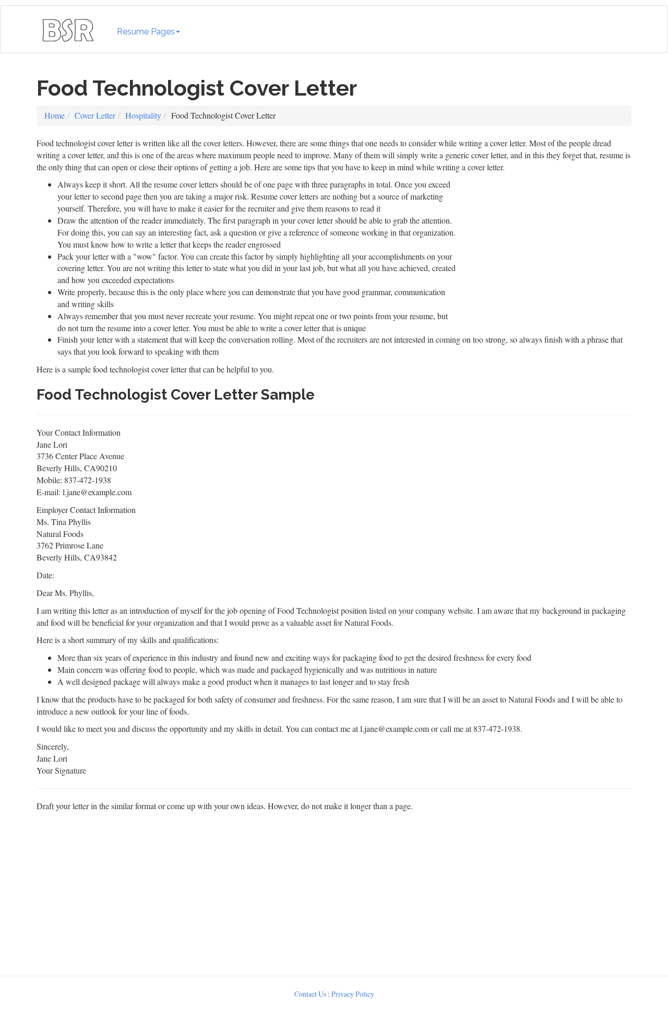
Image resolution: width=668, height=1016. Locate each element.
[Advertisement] (546, 244)
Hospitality (143, 115)
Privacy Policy (352, 994)
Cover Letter (95, 115)
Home (54, 115)
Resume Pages (146, 32)
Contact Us (310, 994)
